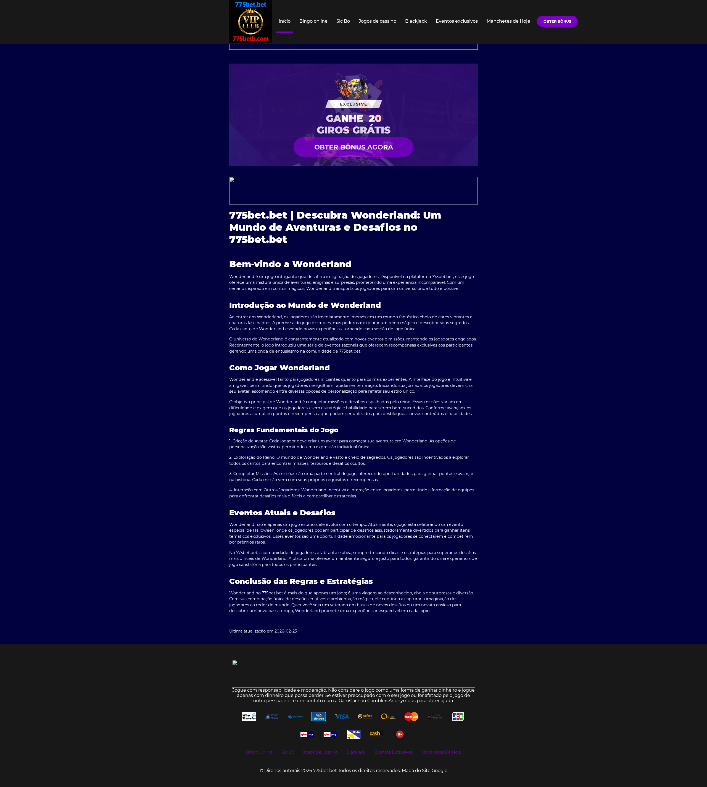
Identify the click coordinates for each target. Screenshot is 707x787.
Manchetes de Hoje (508, 21)
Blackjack (416, 21)
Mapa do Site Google (424, 770)
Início (285, 21)
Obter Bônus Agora (353, 147)
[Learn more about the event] (353, 190)
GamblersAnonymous (391, 700)
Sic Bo (343, 21)
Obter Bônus (557, 21)
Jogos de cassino (377, 21)
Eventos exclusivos (457, 21)
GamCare (349, 700)
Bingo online (313, 21)
